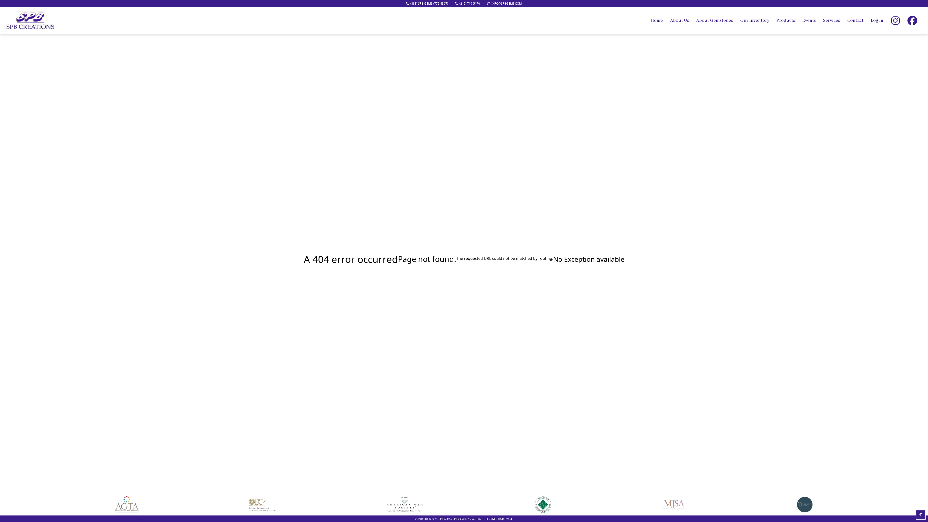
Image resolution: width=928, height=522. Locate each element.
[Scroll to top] (921, 515)
